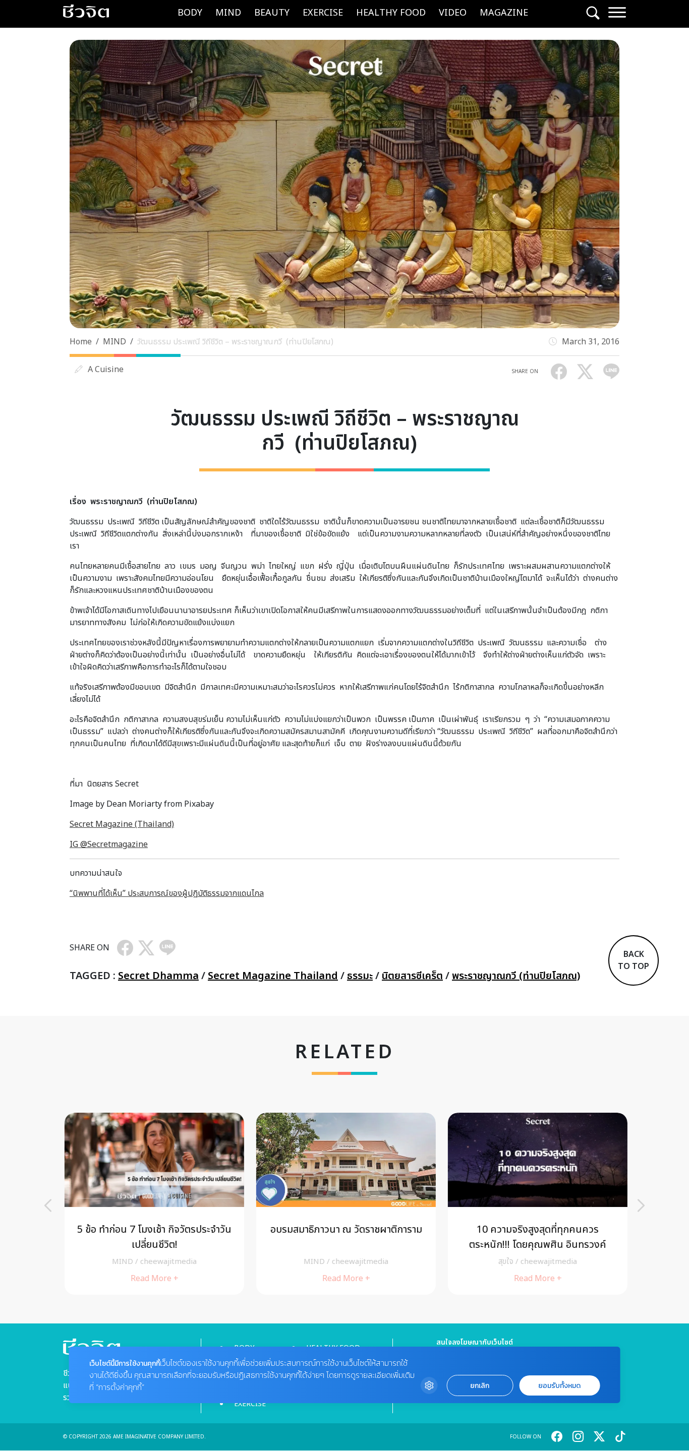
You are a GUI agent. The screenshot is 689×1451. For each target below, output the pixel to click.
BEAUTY (272, 13)
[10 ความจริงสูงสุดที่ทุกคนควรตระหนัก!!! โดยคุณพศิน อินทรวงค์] (536, 1204)
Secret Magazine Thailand (273, 976)
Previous (47, 1205)
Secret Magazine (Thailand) (122, 824)
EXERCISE (323, 13)
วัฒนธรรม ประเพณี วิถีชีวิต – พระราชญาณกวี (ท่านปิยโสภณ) (237, 342)
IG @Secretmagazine (109, 844)
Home (81, 342)
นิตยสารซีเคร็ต (412, 976)
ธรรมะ (360, 976)
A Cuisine (106, 370)
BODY (190, 13)
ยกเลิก (479, 1385)
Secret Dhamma (158, 976)
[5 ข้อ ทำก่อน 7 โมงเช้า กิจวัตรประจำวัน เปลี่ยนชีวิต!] (153, 1204)
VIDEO (453, 13)
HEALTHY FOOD (391, 13)
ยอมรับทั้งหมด (559, 1385)
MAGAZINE (504, 13)
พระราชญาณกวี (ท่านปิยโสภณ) (516, 976)
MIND (228, 13)
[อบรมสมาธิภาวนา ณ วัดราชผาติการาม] (344, 1204)
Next (641, 1205)
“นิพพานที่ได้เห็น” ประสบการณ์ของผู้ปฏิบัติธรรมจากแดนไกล (167, 893)
